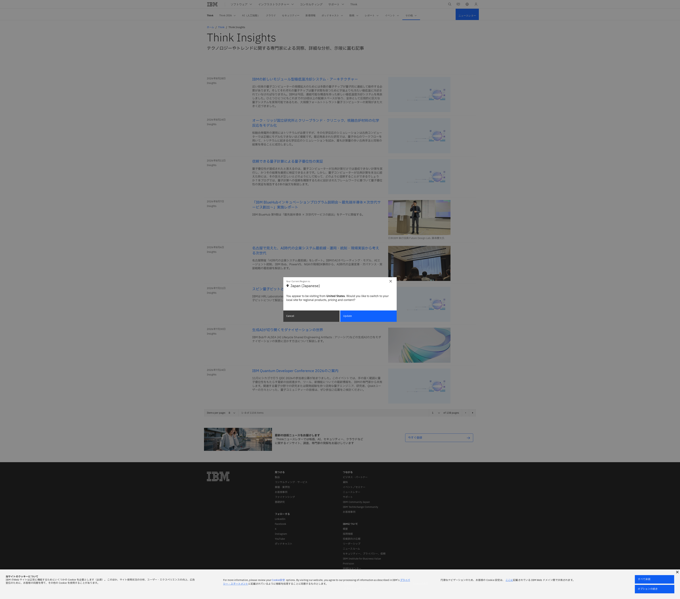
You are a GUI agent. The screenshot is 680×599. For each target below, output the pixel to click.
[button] (677, 572)
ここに (509, 580)
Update (347, 316)
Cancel (290, 316)
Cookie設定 (278, 580)
